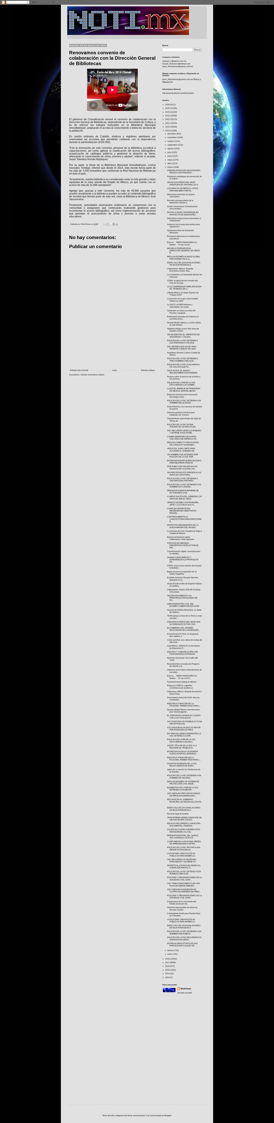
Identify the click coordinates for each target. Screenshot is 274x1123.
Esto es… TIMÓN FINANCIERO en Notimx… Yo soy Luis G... (182, 243)
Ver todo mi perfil (184, 993)
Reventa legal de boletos (178, 814)
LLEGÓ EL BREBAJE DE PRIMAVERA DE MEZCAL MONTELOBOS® (183, 389)
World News (186, 989)
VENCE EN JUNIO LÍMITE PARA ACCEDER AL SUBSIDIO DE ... (181, 449)
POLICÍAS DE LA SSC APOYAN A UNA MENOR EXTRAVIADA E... (183, 848)
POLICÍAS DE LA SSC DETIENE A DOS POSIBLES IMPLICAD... (184, 872)
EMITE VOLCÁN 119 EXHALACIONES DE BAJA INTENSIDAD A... (183, 264)
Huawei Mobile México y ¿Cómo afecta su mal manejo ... (184, 324)
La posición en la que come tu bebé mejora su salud (182, 300)
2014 (167, 974)
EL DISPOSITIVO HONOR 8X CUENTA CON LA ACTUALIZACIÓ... (183, 716)
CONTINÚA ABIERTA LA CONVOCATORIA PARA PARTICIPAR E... (184, 519)
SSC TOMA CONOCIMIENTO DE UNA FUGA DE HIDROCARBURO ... (183, 884)
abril (169, 163)
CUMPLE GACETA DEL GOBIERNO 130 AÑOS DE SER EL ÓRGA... (184, 497)
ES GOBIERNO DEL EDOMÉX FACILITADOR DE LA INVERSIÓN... (183, 629)
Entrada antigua (148, 370)
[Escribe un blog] (107, 224)
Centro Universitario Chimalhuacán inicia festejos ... (182, 207)
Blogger (168, 1115)
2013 (167, 977)
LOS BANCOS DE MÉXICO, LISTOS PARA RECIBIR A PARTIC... (182, 189)
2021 (167, 123)
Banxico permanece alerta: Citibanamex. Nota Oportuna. (181, 538)
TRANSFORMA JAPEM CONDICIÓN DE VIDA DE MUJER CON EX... (184, 818)
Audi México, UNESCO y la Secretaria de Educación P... (183, 647)
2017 (167, 962)
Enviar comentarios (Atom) (92, 375)
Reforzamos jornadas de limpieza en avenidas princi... (183, 318)
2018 (167, 959)
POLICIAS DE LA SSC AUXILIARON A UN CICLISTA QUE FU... (183, 365)
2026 (167, 104)
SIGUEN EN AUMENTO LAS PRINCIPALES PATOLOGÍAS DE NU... (182, 598)
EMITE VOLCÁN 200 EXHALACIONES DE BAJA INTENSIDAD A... (183, 809)
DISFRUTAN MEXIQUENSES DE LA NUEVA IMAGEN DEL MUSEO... (182, 526)
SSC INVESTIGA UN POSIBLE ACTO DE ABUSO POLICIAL (184, 722)
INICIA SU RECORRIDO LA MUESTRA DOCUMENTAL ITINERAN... (183, 824)
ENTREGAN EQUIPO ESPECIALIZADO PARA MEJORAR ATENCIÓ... (184, 462)
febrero (170, 950)
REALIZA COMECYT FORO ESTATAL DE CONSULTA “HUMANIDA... (183, 443)
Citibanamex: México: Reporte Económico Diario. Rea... (180, 270)
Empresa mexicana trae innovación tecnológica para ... (182, 395)
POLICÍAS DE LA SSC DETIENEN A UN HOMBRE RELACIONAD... (184, 402)
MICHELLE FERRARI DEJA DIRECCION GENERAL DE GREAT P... (183, 250)
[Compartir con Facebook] (113, 224)
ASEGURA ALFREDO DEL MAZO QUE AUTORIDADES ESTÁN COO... (183, 623)
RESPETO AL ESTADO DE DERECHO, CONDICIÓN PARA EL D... (184, 866)
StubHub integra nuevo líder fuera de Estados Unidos (183, 330)
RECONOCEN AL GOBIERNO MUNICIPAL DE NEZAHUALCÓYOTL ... (184, 801)
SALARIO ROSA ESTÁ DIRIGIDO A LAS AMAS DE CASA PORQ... (184, 473)
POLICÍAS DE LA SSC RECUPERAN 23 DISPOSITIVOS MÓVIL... (184, 938)
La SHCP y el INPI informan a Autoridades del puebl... (179, 305)
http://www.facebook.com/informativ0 (178, 93)
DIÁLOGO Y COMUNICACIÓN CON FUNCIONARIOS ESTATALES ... (182, 653)
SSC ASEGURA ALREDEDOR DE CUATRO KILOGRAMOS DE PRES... (184, 890)
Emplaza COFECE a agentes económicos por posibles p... (180, 686)
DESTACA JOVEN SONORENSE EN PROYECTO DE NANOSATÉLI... (183, 213)
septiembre (172, 145)
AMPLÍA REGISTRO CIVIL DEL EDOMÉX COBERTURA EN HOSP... (183, 605)
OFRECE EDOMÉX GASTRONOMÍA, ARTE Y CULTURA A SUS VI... (183, 503)
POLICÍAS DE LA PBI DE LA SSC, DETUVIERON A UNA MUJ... (181, 740)
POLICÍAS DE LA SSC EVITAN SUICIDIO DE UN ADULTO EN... (182, 425)
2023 (167, 116)
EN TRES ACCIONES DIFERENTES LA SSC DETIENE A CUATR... (184, 735)
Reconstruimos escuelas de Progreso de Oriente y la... (183, 665)
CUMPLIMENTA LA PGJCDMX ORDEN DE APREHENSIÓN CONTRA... (184, 842)
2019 (167, 131)
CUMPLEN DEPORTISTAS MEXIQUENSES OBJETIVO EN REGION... (181, 510)
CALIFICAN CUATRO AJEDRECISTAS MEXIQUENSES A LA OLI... (183, 830)
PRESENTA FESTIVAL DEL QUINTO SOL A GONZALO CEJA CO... (182, 836)
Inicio (114, 370)
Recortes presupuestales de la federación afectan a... (180, 201)
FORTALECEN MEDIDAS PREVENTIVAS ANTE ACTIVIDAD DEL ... (183, 545)
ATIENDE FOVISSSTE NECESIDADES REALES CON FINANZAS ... (183, 171)
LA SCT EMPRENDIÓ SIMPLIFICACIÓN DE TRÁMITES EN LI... (184, 288)
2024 (167, 112)
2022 (167, 119)
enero (170, 954)
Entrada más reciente (79, 370)
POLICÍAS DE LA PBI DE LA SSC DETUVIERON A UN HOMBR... (181, 384)
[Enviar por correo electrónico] (104, 224)
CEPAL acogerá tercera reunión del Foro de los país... (182, 282)
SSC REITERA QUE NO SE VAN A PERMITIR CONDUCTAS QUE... (182, 348)
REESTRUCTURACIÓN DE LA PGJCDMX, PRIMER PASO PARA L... (184, 705)
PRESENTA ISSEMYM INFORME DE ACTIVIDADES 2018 (183, 492)
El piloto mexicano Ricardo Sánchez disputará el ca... (182, 578)
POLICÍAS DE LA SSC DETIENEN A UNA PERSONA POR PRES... (182, 479)
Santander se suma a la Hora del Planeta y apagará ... (181, 312)
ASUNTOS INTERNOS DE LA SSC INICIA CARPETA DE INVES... (182, 765)
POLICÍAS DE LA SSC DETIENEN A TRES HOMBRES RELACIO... (182, 359)
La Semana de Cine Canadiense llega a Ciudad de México (184, 532)
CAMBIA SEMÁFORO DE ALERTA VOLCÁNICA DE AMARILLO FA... (182, 438)
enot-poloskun (139, 1115)
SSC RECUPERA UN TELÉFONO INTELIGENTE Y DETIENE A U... (182, 860)
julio (169, 152)
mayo (170, 160)
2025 (167, 108)
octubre (170, 141)
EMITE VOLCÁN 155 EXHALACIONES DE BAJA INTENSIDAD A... (183, 926)
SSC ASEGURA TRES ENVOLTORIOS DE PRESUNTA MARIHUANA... (183, 794)
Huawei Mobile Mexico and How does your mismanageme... (183, 711)
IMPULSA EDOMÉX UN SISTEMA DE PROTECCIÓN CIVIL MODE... (183, 782)
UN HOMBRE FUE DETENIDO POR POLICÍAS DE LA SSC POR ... (182, 455)
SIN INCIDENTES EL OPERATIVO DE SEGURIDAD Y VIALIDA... (183, 335)
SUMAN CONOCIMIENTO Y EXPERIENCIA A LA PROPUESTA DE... (182, 559)
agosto (170, 148)
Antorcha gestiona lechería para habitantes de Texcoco (181, 413)
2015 (167, 970)
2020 (167, 127)
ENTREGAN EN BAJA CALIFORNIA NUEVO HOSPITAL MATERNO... (182, 752)
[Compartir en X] (110, 224)
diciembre (171, 134)
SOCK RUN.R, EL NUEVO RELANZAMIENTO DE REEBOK (182, 372)
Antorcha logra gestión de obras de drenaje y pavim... (182, 908)
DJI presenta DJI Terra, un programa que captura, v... (182, 635)
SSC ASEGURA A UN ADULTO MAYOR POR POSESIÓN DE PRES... (184, 728)
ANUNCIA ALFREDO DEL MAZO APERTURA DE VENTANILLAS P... (183, 183)
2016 (167, 966)
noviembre (172, 137)
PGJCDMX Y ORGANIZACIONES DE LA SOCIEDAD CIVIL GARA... (184, 878)
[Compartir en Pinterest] (116, 224)
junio (169, 156)
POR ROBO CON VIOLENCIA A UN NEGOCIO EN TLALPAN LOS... (182, 467)
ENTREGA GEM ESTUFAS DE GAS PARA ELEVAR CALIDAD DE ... (182, 944)
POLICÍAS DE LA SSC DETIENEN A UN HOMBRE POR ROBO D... (184, 932)
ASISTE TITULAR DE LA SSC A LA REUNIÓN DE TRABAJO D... (182, 746)
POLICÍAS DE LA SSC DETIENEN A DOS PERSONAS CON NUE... (182, 342)
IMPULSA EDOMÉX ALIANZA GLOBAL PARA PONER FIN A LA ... (183, 258)
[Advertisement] (112, 343)
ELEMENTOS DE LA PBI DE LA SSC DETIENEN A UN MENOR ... (183, 788)
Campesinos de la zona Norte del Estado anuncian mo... (181, 902)
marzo (170, 167)
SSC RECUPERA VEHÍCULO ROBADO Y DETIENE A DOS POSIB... (184, 432)
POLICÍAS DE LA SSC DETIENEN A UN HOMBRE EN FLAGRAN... (184, 485)
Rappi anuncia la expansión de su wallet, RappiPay (182, 573)
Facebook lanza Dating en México (181, 682)
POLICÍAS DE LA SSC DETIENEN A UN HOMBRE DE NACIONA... (184, 776)
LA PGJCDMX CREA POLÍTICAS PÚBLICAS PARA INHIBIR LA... (181, 854)
